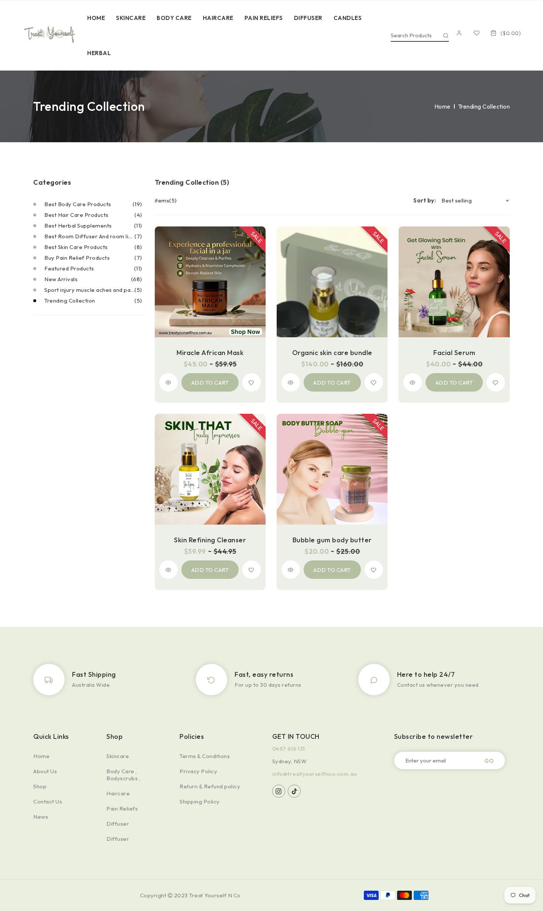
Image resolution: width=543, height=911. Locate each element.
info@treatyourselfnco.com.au (314, 773)
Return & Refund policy (210, 786)
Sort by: (424, 200)
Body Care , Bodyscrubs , (123, 775)
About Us (45, 771)
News (40, 816)
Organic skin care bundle (332, 352)
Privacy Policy (198, 771)
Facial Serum (454, 352)
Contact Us (47, 801)
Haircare (118, 793)
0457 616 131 (288, 748)
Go (489, 760)
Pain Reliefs (122, 808)
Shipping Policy (200, 801)
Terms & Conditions (205, 756)
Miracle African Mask (210, 352)
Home (442, 106)
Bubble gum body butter (332, 540)
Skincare (117, 756)
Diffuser (117, 823)
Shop (40, 786)
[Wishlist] (479, 33)
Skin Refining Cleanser (210, 540)
